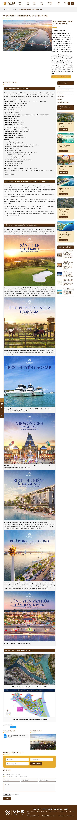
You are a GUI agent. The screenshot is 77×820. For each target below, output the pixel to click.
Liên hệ (58, 3)
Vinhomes (13, 9)
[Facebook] (69, 3)
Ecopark (59, 99)
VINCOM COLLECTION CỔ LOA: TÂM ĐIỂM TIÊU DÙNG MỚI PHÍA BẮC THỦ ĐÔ (68, 274)
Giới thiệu (20, 3)
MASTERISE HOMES (63, 90)
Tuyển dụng (49, 3)
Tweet (13, 727)
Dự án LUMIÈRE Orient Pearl (64, 210)
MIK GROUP (60, 93)
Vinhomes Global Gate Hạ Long (64, 145)
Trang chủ (5, 9)
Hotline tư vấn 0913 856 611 (61, 77)
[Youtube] (72, 3)
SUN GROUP (61, 96)
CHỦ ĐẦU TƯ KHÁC (63, 102)
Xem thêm (63, 129)
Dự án (28, 3)
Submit (7, 798)
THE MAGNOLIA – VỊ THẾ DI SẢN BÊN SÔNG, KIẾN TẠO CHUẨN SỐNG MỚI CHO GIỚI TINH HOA (68, 282)
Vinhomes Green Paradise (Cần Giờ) (65, 233)
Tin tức (34, 3)
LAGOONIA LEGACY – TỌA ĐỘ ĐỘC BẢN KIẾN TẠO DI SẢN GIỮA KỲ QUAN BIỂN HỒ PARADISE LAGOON (68, 292)
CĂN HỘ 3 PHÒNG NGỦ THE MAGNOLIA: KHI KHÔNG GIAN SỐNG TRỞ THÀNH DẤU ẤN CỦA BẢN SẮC (68, 254)
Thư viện (41, 3)
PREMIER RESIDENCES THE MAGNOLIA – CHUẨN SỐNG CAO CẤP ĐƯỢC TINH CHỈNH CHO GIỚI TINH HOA (68, 265)
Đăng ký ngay (36, 763)
